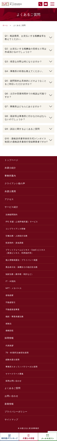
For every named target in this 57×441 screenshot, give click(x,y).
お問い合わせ (11, 396)
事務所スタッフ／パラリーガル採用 (22, 366)
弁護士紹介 (10, 167)
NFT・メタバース (14, 288)
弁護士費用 (10, 191)
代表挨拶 (10, 345)
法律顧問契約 (11, 214)
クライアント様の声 (15, 183)
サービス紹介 (11, 207)
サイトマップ (11, 419)
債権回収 (10, 330)
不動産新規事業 (12, 309)
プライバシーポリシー (16, 411)
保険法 (9, 323)
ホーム (5, 25)
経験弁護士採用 (12, 359)
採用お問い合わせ (14, 381)
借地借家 (10, 295)
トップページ (11, 160)
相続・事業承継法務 (15, 316)
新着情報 (9, 404)
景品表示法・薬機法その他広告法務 (22, 267)
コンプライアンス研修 (16, 229)
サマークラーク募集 (15, 374)
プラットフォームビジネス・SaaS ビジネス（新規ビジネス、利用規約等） (25, 251)
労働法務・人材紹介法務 (17, 236)
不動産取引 (11, 302)
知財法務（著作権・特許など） (20, 274)
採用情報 (9, 338)
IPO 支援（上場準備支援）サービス (22, 221)
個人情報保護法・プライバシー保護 (22, 260)
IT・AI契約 (11, 281)
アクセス (9, 199)
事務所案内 (10, 175)
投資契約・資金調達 (15, 243)
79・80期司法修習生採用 (17, 352)
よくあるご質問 (12, 388)
